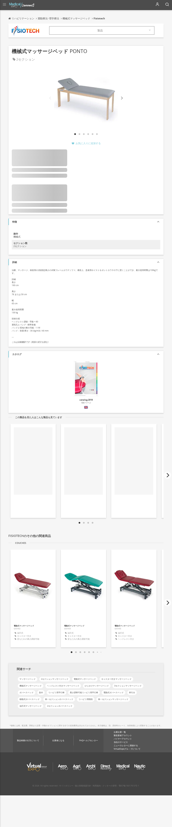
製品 (100, 30)
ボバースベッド (26, 692)
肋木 (41, 692)
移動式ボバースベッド (29, 699)
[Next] (121, 98)
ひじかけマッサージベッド (97, 685)
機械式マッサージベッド (30, 685)
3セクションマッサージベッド (128, 685)
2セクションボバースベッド (59, 706)
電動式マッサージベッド (85, 679)
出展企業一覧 (120, 732)
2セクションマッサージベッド (54, 679)
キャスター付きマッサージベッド (116, 679)
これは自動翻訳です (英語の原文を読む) (30, 342)
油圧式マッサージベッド (30, 706)
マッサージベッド (27, 679)
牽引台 (132, 692)
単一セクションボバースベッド (59, 699)
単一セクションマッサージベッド (113, 699)
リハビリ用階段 (86, 699)
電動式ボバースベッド (113, 692)
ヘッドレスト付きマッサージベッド (63, 685)
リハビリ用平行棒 (56, 692)
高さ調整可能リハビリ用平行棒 (84, 692)
